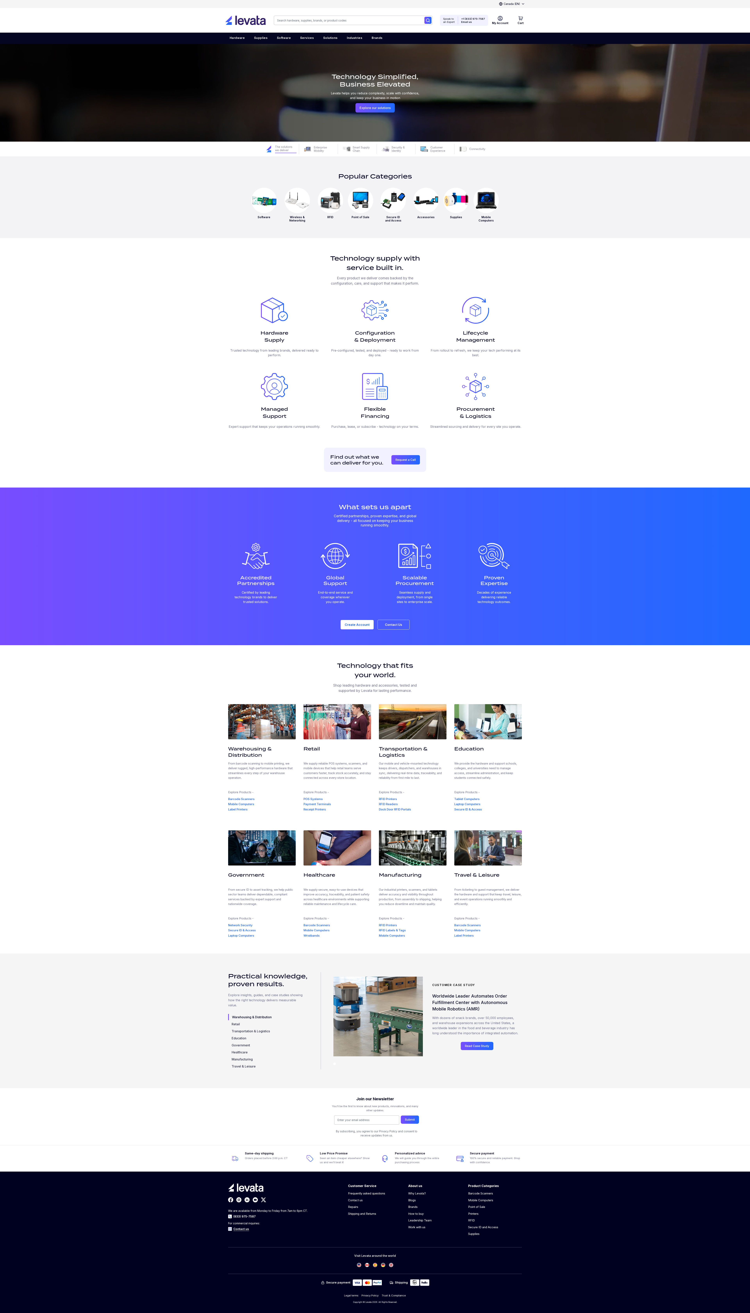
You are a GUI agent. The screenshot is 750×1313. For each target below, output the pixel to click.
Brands (413, 1207)
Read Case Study (477, 1046)
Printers (473, 1214)
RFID (471, 1220)
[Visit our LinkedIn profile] (247, 1199)
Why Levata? (417, 1193)
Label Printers (237, 809)
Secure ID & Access (468, 809)
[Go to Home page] (245, 20)
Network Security (240, 925)
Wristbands (312, 935)
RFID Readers (388, 804)
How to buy (416, 1214)
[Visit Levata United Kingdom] (391, 1265)
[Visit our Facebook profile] (230, 1199)
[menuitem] (237, 38)
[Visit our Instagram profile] (238, 1199)
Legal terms (351, 1295)
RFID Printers (388, 799)
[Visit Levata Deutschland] (383, 1265)
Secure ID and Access (483, 1227)
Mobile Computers (241, 804)
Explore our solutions (375, 108)
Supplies (473, 1234)
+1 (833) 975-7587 (473, 18)
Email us (466, 21)
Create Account (357, 625)
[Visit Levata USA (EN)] (359, 1265)
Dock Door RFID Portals (395, 809)
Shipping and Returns (362, 1214)
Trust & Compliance (394, 1295)
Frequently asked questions (366, 1193)
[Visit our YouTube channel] (255, 1199)
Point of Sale (476, 1207)
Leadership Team (420, 1220)
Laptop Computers (467, 804)
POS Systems (313, 799)
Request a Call (406, 460)
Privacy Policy (370, 1295)
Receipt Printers (315, 809)
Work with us (416, 1227)
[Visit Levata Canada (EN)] (367, 1265)
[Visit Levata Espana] (375, 1265)
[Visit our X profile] (263, 1199)
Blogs (412, 1200)
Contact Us (393, 625)
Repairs (353, 1207)
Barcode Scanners (241, 799)
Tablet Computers (466, 799)
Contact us (241, 1229)
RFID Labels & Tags (392, 930)
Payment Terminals (317, 804)
